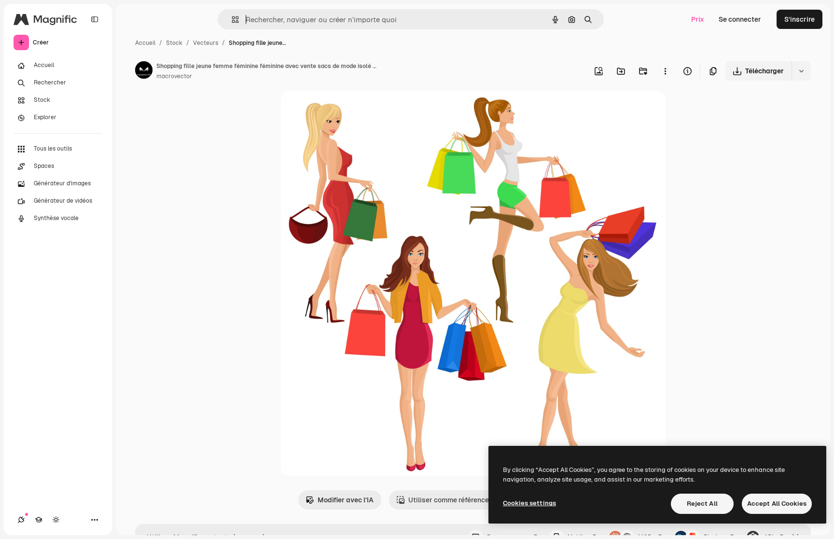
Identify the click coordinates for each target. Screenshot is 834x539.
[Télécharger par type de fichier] (801, 71)
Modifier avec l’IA (346, 500)
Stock (174, 43)
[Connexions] (21, 519)
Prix (697, 19)
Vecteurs (205, 43)
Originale (344, 109)
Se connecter (740, 19)
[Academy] (38, 519)
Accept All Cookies (776, 503)
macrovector (174, 76)
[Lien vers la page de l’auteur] (144, 71)
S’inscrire (799, 19)
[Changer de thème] (56, 519)
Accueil (145, 43)
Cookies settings (529, 503)
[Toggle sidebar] (94, 19)
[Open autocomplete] (231, 19)
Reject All (702, 503)
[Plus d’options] (665, 71)
